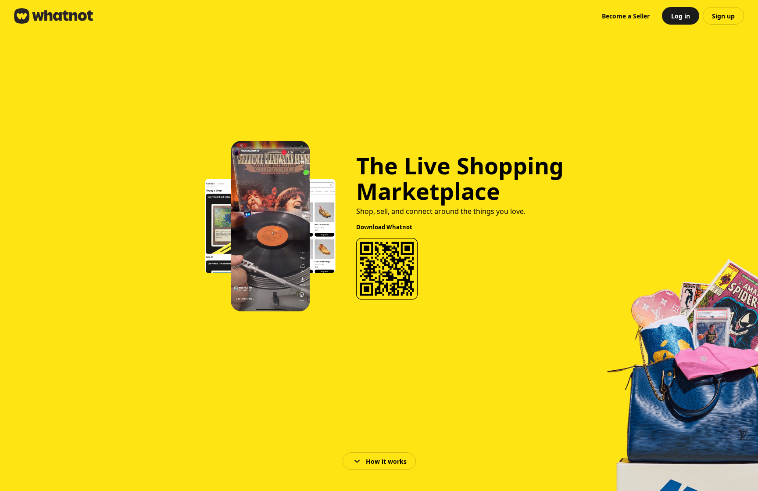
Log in (680, 16)
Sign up (723, 16)
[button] (625, 16)
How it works (386, 461)
